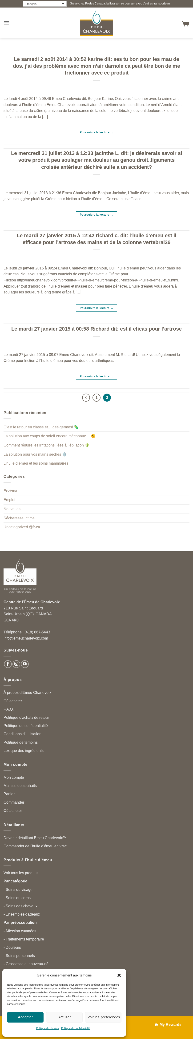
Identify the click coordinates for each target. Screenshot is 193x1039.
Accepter (25, 1017)
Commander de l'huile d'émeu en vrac (35, 846)
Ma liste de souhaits (20, 786)
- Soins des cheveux (20, 906)
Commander (14, 802)
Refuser (64, 1017)
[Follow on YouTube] (25, 664)
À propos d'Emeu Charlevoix (27, 693)
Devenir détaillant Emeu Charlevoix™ (35, 838)
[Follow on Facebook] (8, 664)
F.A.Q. (9, 709)
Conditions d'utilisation (22, 734)
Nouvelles (12, 509)
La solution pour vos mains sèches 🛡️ (35, 454)
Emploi (9, 500)
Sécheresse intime (19, 518)
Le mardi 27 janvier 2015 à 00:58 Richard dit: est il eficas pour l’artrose (96, 329)
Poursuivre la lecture (96, 132)
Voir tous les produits (21, 873)
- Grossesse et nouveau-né (26, 964)
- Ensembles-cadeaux (22, 914)
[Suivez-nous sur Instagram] (16, 664)
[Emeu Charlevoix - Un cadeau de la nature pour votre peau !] (96, 23)
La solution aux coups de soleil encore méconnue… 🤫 (50, 436)
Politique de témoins (47, 1028)
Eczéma (10, 491)
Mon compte (14, 777)
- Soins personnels (19, 956)
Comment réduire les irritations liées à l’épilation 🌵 (46, 445)
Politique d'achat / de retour (26, 717)
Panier (9, 794)
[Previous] (86, 398)
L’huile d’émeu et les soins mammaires (36, 463)
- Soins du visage (18, 890)
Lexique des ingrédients (24, 751)
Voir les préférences (104, 1017)
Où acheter (13, 701)
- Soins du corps (17, 898)
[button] (119, 975)
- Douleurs (12, 947)
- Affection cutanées (20, 931)
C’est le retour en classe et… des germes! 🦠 (41, 427)
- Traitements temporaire (24, 939)
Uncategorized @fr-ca (22, 527)
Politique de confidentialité (75, 1028)
